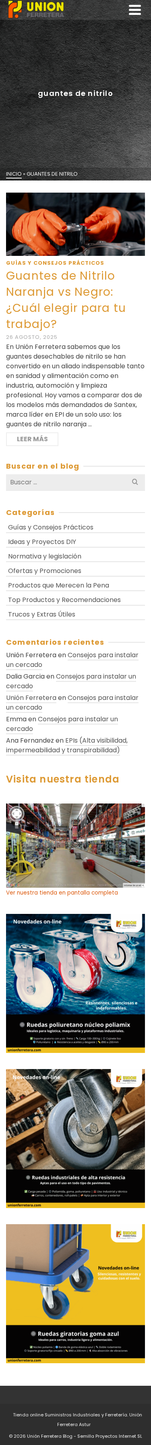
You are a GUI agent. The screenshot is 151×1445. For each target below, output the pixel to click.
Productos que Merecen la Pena (58, 585)
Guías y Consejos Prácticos (55, 263)
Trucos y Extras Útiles (41, 614)
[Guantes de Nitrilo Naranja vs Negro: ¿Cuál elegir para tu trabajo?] (75, 224)
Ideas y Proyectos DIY (42, 541)
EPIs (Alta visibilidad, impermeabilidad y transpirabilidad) (67, 745)
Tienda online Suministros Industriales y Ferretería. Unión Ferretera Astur (77, 1420)
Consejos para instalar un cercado (72, 659)
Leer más (32, 439)
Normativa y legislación (44, 556)
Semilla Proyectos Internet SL (109, 1436)
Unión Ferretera (31, 697)
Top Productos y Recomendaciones (64, 599)
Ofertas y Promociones (44, 570)
